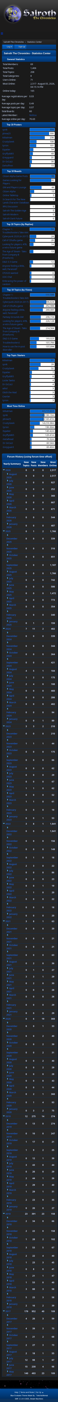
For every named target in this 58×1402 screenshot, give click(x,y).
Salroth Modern (10, 214)
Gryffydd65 (8, 153)
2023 (8, 726)
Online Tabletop (10, 195)
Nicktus (33, 115)
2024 (8, 628)
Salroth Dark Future (12, 218)
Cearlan (6, 396)
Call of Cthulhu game (12, 240)
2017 (8, 1311)
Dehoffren (7, 165)
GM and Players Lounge (14, 187)
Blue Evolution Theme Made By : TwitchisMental (29, 1395)
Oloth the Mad (9, 392)
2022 (8, 823)
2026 (8, 470)
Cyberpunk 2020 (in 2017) (15, 236)
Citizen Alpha (9, 191)
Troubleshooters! (11, 342)
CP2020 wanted (10, 273)
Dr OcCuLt (7, 161)
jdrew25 (6, 133)
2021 (8, 921)
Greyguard (7, 157)
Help (16, 1392)
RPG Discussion (10, 206)
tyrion (5, 145)
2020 (8, 1018)
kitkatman (7, 137)
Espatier (6, 149)
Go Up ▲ (40, 1392)
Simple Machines (36, 1399)
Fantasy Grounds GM (13, 317)
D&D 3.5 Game (9, 261)
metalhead (8, 439)
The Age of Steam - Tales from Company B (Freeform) (14, 254)
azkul (4, 388)
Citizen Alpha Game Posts (15, 176)
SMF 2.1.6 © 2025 (22, 1399)
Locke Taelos (8, 380)
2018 (8, 1213)
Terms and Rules (27, 1392)
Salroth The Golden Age (14, 210)
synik (4, 129)
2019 (8, 1116)
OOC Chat (7, 276)
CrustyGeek (8, 141)
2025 (8, 531)
